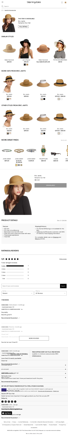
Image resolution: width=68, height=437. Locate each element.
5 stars (4, 266)
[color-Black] (25, 64)
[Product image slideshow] (17, 195)
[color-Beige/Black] (59, 99)
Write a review (63, 259)
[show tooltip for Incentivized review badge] (13, 307)
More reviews (34, 338)
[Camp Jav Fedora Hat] (26, 83)
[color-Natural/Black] (8, 99)
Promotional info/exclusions (45, 391)
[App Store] (6, 413)
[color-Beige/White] (42, 99)
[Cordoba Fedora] (60, 48)
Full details (23, 26)
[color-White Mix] (61, 99)
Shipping (55, 237)
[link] (9, 61)
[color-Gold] (16, 165)
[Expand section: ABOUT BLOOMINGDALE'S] (34, 373)
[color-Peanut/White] (10, 99)
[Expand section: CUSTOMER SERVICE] (34, 365)
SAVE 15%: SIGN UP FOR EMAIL (19, 354)
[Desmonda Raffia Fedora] (9, 48)
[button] (17, 195)
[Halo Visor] (43, 83)
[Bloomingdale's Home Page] (34, 2)
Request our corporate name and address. (50, 430)
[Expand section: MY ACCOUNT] (34, 369)
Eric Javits (21, 21)
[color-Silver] (19, 165)
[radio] (25, 64)
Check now (56, 391)
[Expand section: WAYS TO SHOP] (34, 378)
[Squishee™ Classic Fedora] (9, 83)
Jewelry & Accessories (10, 10)
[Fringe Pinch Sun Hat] (60, 83)
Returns (37, 239)
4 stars (3, 269)
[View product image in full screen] (4, 212)
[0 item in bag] (65, 2)
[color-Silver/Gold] (21, 165)
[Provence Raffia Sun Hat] (43, 48)
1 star (3, 278)
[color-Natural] (27, 64)
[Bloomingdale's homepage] (2, 10)
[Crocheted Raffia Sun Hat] (26, 48)
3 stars (3, 272)
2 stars (3, 275)
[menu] (2, 2)
